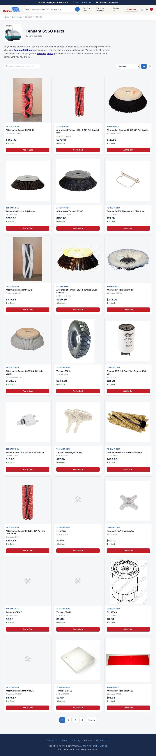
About (64, 740)
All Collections (102, 740)
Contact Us (116, 9)
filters (50, 53)
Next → (91, 720)
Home (6, 17)
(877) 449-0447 (83, 2)
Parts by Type (86, 9)
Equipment (131, 9)
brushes (41, 53)
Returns (88, 740)
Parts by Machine (100, 9)
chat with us (101, 746)
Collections (17, 17)
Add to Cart (28, 150)
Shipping (76, 740)
